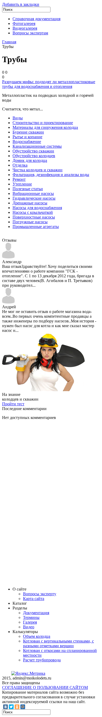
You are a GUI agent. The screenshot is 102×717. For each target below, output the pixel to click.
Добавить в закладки (20, 4)
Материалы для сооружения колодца (45, 127)
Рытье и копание (27, 137)
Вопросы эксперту (39, 594)
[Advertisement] (41, 503)
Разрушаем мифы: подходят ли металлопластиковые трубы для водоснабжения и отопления (48, 84)
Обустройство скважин (33, 151)
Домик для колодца (30, 160)
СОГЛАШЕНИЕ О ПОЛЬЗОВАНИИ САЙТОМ (45, 687)
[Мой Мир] (22, 706)
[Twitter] (11, 706)
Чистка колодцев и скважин (38, 170)
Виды (18, 118)
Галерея (30, 622)
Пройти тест (13, 404)
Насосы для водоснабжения (37, 207)
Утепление (22, 184)
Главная (9, 42)
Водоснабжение (27, 141)
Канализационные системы (37, 146)
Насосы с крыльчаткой (33, 212)
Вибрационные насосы (33, 193)
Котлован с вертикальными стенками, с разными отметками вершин (58, 643)
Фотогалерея (24, 23)
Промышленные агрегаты (36, 226)
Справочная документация (36, 19)
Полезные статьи (28, 189)
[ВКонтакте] (5, 706)
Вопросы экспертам (30, 33)
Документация (36, 612)
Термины (31, 617)
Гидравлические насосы (34, 198)
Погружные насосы (30, 222)
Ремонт (19, 179)
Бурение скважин (28, 132)
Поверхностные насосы (34, 217)
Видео (28, 627)
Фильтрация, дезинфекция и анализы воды (51, 174)
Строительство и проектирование (43, 122)
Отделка (20, 165)
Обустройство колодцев (34, 155)
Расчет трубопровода (42, 660)
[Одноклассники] (17, 706)
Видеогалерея (25, 28)
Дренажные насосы (30, 203)
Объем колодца (36, 636)
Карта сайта (33, 598)
